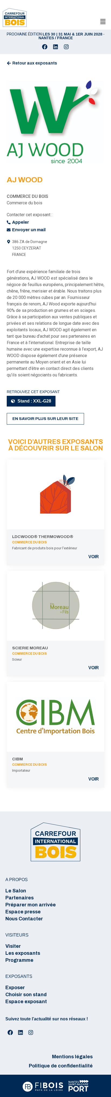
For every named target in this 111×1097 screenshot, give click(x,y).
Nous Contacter (24, 918)
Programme (19, 960)
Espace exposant (26, 1001)
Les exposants (22, 953)
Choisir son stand (26, 994)
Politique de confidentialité (61, 1065)
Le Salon (15, 890)
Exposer (15, 987)
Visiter (13, 946)
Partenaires (19, 897)
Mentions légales (72, 1056)
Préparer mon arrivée (30, 904)
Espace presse (23, 911)
